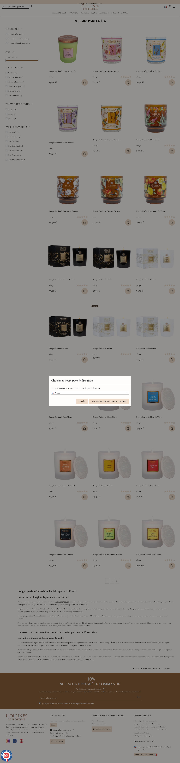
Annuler (82, 401)
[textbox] (90, 393)
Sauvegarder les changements (109, 401)
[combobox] (90, 393)
